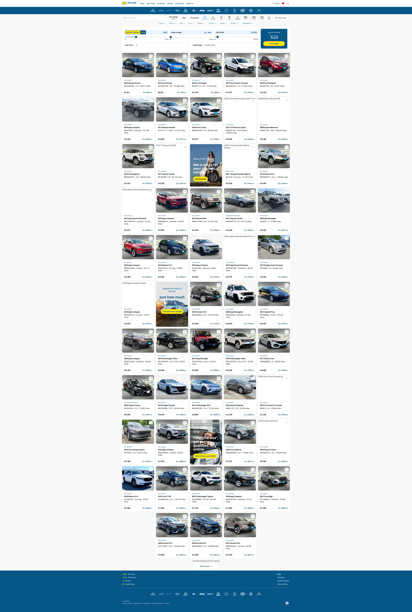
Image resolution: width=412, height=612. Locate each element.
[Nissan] (226, 10)
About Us (190, 3)
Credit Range (197, 45)
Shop (142, 3)
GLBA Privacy (137, 603)
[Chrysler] (161, 10)
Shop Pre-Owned (283, 581)
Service (170, 3)
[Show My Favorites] (151, 56)
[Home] (128, 3)
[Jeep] (201, 10)
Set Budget (274, 43)
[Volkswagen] (250, 10)
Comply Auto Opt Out (157, 603)
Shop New (280, 577)
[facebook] (287, 603)
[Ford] (177, 10)
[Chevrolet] (153, 10)
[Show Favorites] (283, 3)
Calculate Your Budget (172, 311)
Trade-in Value (176, 32)
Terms (130, 603)
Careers (167, 603)
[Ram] (234, 10)
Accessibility (146, 603)
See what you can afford (205, 456)
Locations (161, 3)
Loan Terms (129, 45)
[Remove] (165, 23)
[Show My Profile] (288, 3)
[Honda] (185, 10)
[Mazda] (218, 10)
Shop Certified (282, 584)
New (184, 18)
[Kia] (210, 10)
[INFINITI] (259, 10)
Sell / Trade (151, 3)
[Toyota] (242, 10)
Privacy (125, 603)
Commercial (179, 3)
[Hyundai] (193, 10)
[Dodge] (169, 10)
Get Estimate (200, 179)
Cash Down (220, 32)
